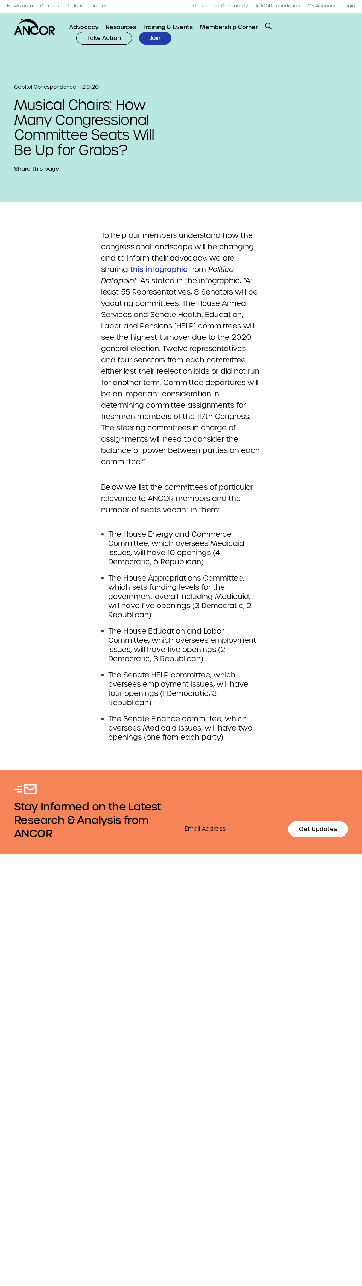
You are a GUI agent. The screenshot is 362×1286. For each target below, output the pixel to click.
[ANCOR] (34, 27)
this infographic (159, 269)
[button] (269, 26)
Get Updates (318, 829)
